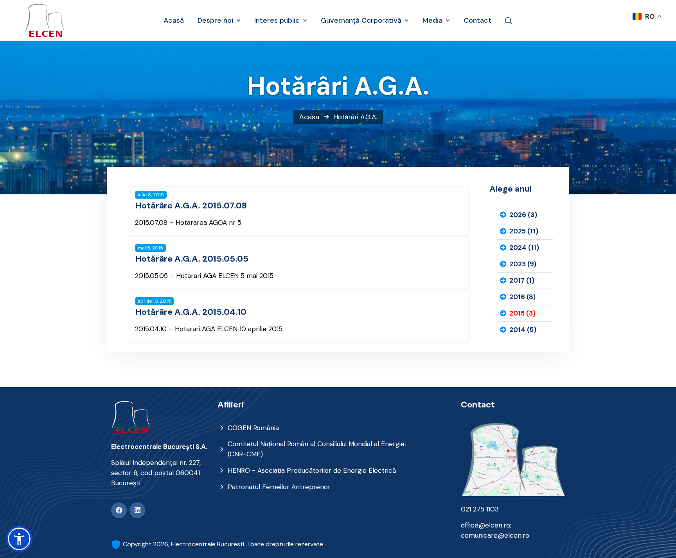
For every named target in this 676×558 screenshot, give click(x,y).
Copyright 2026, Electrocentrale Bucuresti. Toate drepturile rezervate (223, 544)
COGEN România (253, 427)
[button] (19, 538)
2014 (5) (522, 329)
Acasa (309, 117)
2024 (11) (524, 247)
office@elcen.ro (485, 525)
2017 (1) (521, 280)
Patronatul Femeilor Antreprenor (279, 487)
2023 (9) (522, 264)
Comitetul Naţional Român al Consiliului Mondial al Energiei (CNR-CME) (317, 449)
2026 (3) (523, 214)
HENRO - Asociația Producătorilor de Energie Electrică (312, 470)
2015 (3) (522, 313)
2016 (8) (522, 296)
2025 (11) (523, 231)
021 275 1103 (480, 509)
